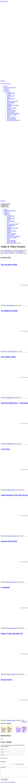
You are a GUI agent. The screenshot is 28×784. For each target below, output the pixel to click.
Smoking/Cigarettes (11, 108)
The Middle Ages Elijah (9, 311)
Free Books (6, 89)
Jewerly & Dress (11, 112)
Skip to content (4, 1)
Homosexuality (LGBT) (12, 101)
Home (5, 86)
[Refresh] (3, 761)
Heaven (9, 97)
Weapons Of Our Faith (9, 541)
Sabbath (9, 106)
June (25, 253)
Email (2, 752)
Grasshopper (5, 587)
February (5, 253)
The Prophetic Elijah (8, 357)
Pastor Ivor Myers (9, 251)
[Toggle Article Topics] (26, 214)
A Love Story (5, 449)
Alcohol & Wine (11, 93)
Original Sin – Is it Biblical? (13, 113)
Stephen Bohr (20, 251)
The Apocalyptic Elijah (9, 264)
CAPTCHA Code (19, 764)
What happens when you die (13, 120)
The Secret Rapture (11, 118)
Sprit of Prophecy (11, 102)
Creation (9, 94)
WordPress (12, 782)
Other (9, 731)
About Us (6, 90)
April (16, 253)
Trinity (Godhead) (11, 117)
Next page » (24, 722)
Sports (8, 116)
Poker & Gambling (11, 110)
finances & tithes (11, 98)
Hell (8, 99)
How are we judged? (12, 114)
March (11, 253)
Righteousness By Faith (12, 105)
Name (2, 749)
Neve (2, 782)
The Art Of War (6, 679)
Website (2, 754)
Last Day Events (11, 95)
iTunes (9, 730)
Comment (3, 767)
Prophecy (9, 109)
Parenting (9, 104)
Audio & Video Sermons (10, 87)
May (21, 253)
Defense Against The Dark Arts (12, 633)
